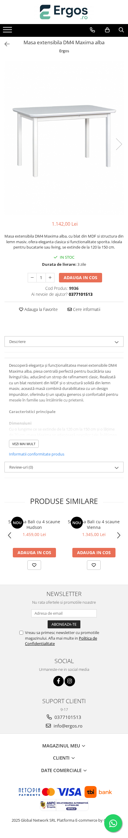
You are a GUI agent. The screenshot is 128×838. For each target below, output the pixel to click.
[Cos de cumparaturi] (107, 30)
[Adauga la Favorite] (34, 565)
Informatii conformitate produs (36, 454)
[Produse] (8, 31)
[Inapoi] (4, 44)
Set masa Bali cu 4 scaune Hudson (34, 524)
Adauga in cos (80, 277)
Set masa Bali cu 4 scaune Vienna (94, 524)
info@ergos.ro (67, 726)
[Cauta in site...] (121, 30)
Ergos (64, 50)
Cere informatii (86, 309)
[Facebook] (58, 681)
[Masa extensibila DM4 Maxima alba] (64, 138)
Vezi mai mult (23, 444)
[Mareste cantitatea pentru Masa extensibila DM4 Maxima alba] (50, 277)
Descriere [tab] (17, 341)
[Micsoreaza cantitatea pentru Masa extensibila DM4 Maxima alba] (32, 277)
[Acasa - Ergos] (64, 12)
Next (119, 144)
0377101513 (67, 717)
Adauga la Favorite (40, 309)
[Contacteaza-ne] (92, 30)
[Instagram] (70, 681)
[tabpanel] (64, 138)
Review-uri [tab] (21, 467)
